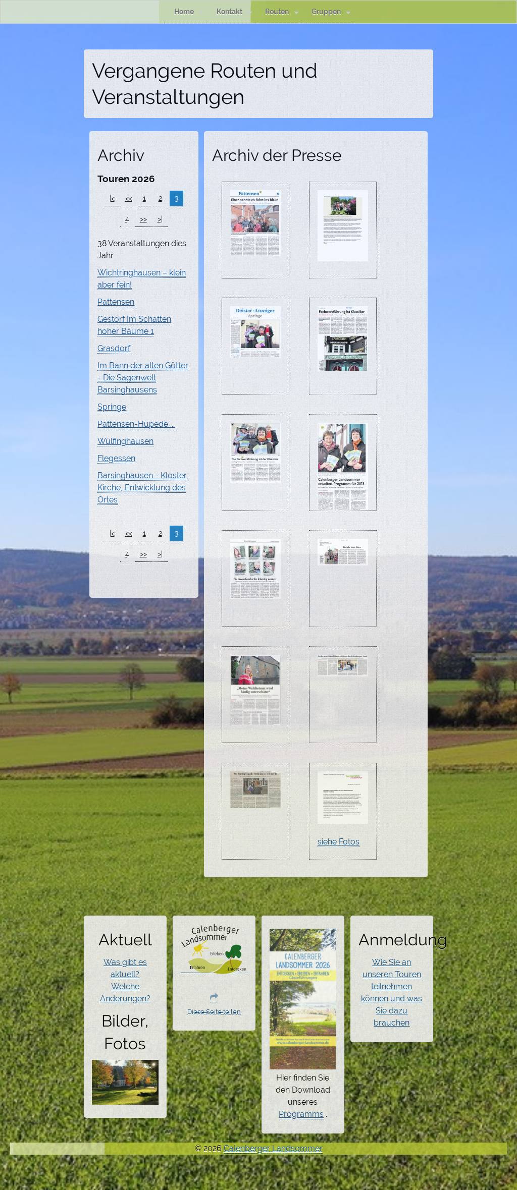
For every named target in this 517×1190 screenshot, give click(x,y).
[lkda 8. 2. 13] (255, 352)
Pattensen (115, 302)
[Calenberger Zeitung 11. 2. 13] (343, 504)
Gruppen (326, 11)
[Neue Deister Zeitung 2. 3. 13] (255, 593)
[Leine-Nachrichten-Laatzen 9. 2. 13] (255, 477)
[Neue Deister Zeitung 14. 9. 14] (343, 559)
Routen (277, 11)
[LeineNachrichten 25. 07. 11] (255, 250)
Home (184, 11)
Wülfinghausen (125, 441)
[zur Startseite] (214, 968)
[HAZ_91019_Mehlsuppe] (255, 802)
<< (128, 198)
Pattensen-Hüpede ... (136, 424)
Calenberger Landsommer (273, 1148)
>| (160, 219)
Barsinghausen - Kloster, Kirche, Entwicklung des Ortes (142, 487)
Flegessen (116, 458)
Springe (111, 407)
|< (112, 198)
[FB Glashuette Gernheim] (343, 818)
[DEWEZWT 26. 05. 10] (343, 255)
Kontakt (229, 11)
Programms (301, 1114)
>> (143, 219)
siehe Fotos (338, 841)
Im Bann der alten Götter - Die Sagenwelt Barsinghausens (142, 377)
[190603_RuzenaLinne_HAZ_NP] (255, 719)
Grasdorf (113, 348)
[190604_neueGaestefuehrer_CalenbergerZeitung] (343, 670)
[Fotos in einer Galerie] (125, 1099)
